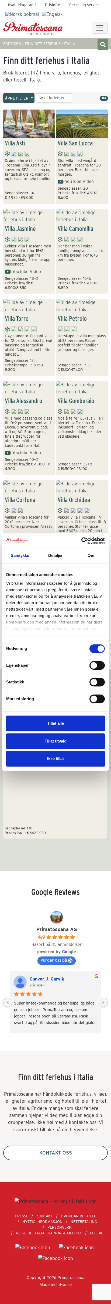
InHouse (64, 1284)
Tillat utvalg (56, 741)
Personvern (59, 1227)
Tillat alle (55, 723)
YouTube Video (79, 181)
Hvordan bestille (78, 1216)
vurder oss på (54, 960)
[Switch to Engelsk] (52, 14)
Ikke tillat (55, 758)
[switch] (97, 665)
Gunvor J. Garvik (47, 979)
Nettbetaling (84, 1222)
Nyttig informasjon (42, 1222)
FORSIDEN (12, 44)
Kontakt (44, 1216)
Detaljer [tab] (55, 555)
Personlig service (84, 5)
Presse (21, 1216)
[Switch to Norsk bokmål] (22, 14)
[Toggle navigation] (100, 28)
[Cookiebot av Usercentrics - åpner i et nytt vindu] (81, 540)
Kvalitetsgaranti (22, 5)
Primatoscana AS (56, 929)
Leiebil (96, 1233)
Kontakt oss (55, 1153)
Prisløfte (52, 5)
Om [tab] (91, 555)
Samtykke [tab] (20, 555)
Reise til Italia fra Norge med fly (49, 1233)
